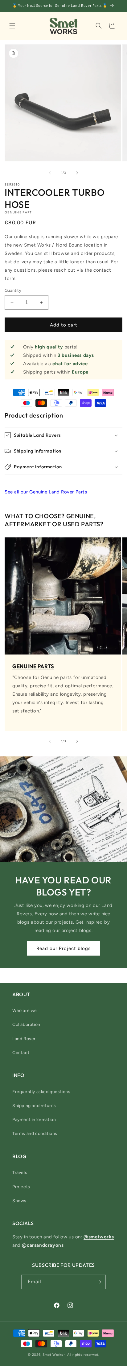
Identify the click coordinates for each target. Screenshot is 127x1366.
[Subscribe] (98, 1282)
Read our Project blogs (63, 948)
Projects (21, 1186)
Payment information (34, 1119)
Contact (20, 1052)
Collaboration (26, 1024)
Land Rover (24, 1038)
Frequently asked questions (41, 1091)
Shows (19, 1200)
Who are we (24, 1010)
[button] (12, 26)
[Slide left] (50, 173)
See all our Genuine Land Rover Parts (46, 492)
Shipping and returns (34, 1105)
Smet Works (53, 1355)
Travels (19, 1172)
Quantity (13, 290)
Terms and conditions (34, 1133)
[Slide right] (77, 173)
